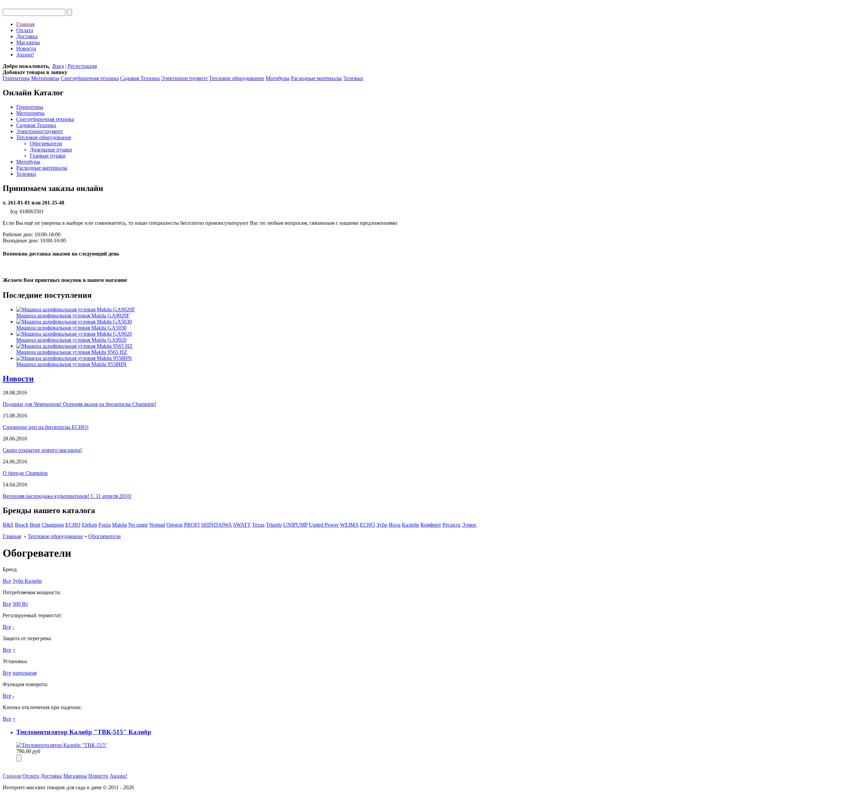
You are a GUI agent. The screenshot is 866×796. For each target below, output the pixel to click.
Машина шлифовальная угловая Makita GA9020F (73, 315)
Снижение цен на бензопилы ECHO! (46, 427)
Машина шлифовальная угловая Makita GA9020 (71, 340)
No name (138, 525)
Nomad (157, 525)
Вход (58, 66)
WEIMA (349, 525)
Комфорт (430, 525)
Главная (25, 24)
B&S (8, 525)
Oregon (174, 525)
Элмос (469, 525)
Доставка (27, 36)
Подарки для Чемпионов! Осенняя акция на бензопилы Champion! (79, 404)
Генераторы (16, 78)
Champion (53, 525)
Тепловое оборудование (236, 78)
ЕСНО (367, 525)
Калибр (410, 525)
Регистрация (82, 66)
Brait (35, 525)
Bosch (21, 525)
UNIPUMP (295, 525)
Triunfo (274, 525)
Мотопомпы (45, 78)
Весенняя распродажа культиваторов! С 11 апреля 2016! (67, 496)
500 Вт (20, 604)
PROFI (192, 525)
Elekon (89, 525)
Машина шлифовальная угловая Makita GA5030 (71, 328)
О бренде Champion (25, 473)
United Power (324, 525)
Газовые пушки (48, 156)
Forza (104, 525)
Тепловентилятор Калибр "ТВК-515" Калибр (83, 731)
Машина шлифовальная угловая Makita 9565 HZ (71, 352)
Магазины (28, 42)
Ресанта (451, 525)
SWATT (242, 525)
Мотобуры (278, 78)
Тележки (353, 78)
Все (7, 581)
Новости (26, 48)
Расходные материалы (316, 78)
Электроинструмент (184, 78)
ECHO (73, 525)
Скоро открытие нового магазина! (42, 450)
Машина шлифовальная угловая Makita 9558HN (71, 364)
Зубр (382, 525)
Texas (258, 525)
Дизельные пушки (51, 149)
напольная (25, 673)
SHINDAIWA (216, 525)
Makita (119, 525)
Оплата (24, 30)
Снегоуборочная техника (90, 78)
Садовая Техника (140, 78)
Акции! (25, 54)
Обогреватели (46, 143)
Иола (395, 525)
